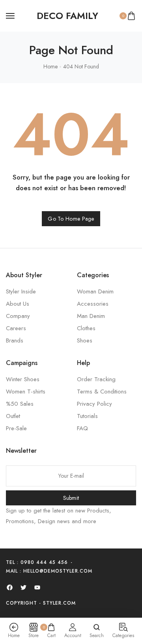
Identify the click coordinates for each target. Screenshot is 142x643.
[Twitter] (23, 587)
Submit (71, 498)
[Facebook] (9, 587)
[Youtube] (37, 587)
